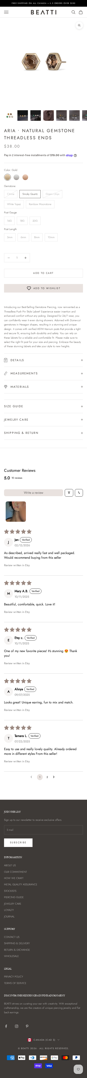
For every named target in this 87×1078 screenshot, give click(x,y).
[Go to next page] (55, 777)
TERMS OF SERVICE (15, 983)
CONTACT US (11, 937)
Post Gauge (10, 212)
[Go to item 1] (9, 115)
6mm (23, 237)
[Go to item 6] (74, 115)
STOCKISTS (10, 891)
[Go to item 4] (48, 115)
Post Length (10, 229)
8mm (37, 237)
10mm (51, 237)
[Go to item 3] (35, 115)
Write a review (33, 492)
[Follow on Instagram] (17, 1026)
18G (22, 221)
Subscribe (18, 842)
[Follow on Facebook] (6, 1026)
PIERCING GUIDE (14, 897)
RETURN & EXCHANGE (17, 950)
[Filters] (69, 493)
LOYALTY (9, 910)
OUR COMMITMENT (15, 872)
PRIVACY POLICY (13, 977)
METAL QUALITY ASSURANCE (20, 884)
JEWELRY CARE (12, 904)
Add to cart (43, 273)
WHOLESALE (11, 956)
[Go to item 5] (61, 115)
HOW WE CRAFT (13, 878)
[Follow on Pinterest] (27, 1026)
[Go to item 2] (22, 115)
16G (9, 221)
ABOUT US (10, 865)
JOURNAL (9, 916)
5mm (10, 237)
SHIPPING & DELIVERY (17, 943)
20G (35, 221)
